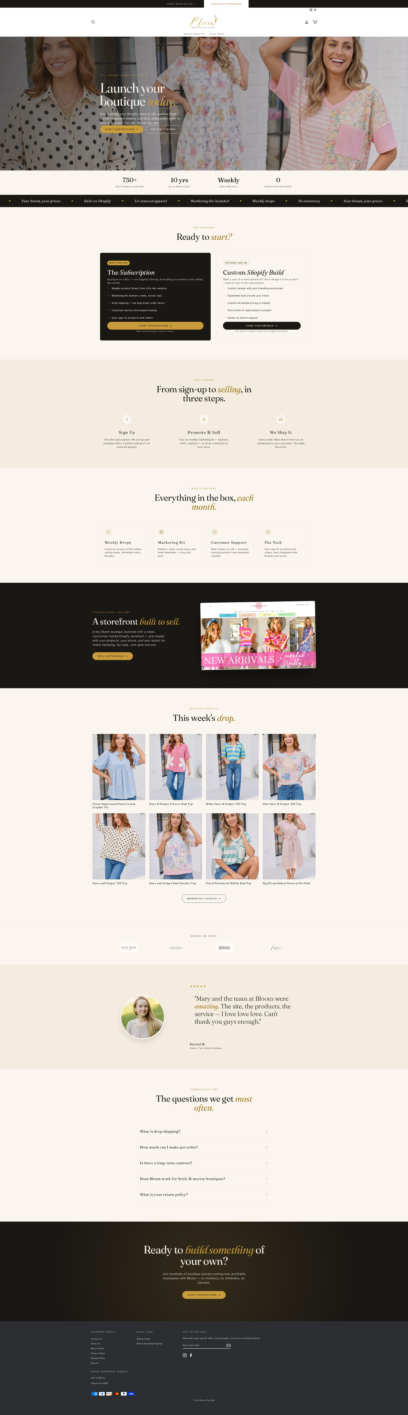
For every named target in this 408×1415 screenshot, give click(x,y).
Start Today (216, 34)
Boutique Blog (98, 1358)
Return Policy (97, 1348)
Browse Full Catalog (204, 898)
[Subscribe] (228, 1345)
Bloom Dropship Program (149, 1343)
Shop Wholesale (182, 3)
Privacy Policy (98, 1353)
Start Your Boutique (121, 129)
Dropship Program (226, 4)
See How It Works (163, 129)
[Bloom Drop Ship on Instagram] (185, 1355)
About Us (95, 1343)
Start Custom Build (262, 325)
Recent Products (194, 34)
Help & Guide (143, 1339)
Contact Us (96, 1339)
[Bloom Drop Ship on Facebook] (191, 1355)
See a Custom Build (113, 656)
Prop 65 (94, 1363)
